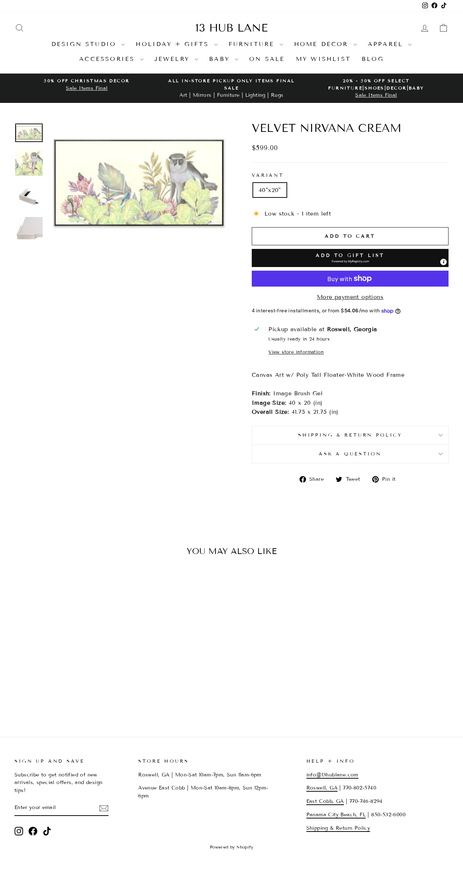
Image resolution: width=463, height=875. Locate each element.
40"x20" (270, 190)
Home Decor (323, 44)
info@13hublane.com (332, 775)
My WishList (323, 58)
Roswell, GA (321, 788)
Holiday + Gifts (174, 44)
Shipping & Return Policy (350, 435)
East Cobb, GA (325, 801)
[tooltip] (443, 262)
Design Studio (85, 44)
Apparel (387, 44)
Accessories (108, 58)
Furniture (253, 44)
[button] (350, 258)
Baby (221, 58)
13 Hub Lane (231, 27)
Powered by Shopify (231, 847)
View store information (296, 352)
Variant (268, 175)
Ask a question (350, 454)
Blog (373, 58)
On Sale (267, 58)
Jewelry (173, 58)
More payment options (350, 296)
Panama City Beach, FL (336, 815)
